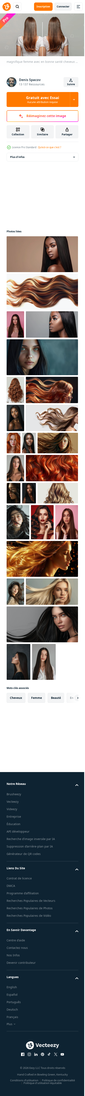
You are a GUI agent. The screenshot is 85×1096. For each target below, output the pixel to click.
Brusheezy (14, 968)
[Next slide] (68, 872)
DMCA (11, 1065)
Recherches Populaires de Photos (30, 1092)
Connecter (63, 6)
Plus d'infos (17, 155)
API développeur (18, 1005)
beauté (56, 872)
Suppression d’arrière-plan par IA (30, 1025)
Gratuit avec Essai (42, 99)
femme (36, 872)
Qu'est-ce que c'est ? (49, 147)
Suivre (71, 84)
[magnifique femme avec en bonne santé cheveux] (42, 253)
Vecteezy (13, 976)
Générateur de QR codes (24, 1033)
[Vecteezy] (6, 6)
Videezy (12, 983)
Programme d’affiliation (23, 1072)
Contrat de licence (19, 1058)
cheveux (16, 872)
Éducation (13, 998)
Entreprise (14, 991)
